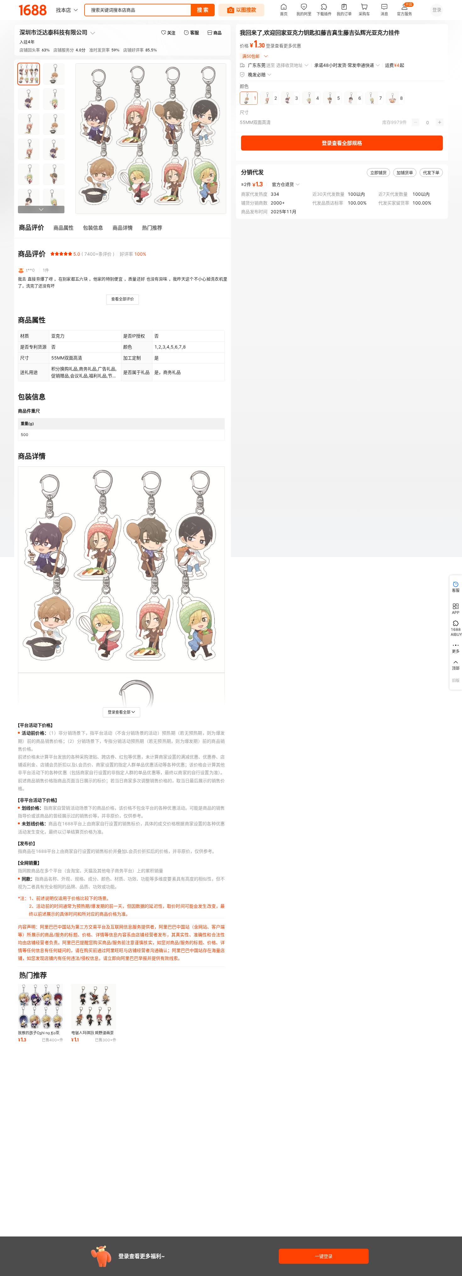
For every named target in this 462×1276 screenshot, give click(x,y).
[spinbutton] (427, 122)
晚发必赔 (257, 74)
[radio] (52, 254)
